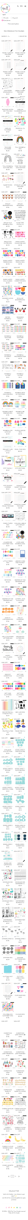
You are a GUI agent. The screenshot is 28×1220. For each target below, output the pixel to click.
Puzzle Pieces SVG (20, 431)
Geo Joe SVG (20, 712)
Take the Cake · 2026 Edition (20, 167)
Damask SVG (7, 958)
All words (6, 18)
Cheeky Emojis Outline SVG (20, 1109)
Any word (15, 18)
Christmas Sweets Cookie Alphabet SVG (20, 1091)
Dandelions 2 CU (20, 939)
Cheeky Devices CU (8, 1128)
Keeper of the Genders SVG (20, 580)
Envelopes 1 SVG (7, 845)
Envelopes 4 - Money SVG (8, 807)
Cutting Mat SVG (8, 977)
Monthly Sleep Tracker (20, 486)
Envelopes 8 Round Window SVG (8, 770)
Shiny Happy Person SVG (7, 261)
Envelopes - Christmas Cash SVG (20, 845)
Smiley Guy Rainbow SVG (8, 223)
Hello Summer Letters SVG (7, 637)
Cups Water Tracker (7, 996)
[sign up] (17, 1208)
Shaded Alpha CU (7, 299)
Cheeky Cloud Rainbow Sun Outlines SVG (20, 1129)
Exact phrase (7, 20)
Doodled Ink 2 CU (7, 901)
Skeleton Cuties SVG (8, 242)
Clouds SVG (20, 1014)
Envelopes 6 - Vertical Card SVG (7, 789)
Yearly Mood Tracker (20, 53)
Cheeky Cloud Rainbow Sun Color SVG (7, 1148)
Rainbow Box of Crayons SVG (20, 394)
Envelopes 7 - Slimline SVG (20, 769)
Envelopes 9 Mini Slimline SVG (20, 751)
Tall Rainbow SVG (20, 148)
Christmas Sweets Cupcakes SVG (20, 1072)
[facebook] (10, 1208)
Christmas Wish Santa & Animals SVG (20, 1034)
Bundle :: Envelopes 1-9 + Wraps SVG (20, 1166)
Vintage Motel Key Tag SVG (8, 110)
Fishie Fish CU (20, 731)
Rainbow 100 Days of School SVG (8, 432)
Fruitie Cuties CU (8, 732)
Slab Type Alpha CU (20, 223)
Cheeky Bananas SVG (20, 1147)
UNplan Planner (8, 129)
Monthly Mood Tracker (8, 505)
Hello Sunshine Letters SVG (20, 619)
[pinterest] (12, 1208)
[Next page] (18, 1176)
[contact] (21, 1208)
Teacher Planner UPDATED (7, 148)
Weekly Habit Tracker (20, 91)
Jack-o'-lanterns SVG (8, 618)
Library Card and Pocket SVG (20, 562)
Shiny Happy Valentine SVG (20, 242)
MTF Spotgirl (20, 468)
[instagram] (7, 1208)
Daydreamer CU (20, 920)
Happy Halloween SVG (7, 657)
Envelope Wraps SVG (8, 864)
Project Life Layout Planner (8, 450)
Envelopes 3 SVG (20, 807)
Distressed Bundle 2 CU (7, 920)
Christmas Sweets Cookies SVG (8, 1091)
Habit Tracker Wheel (20, 656)
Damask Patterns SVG (20, 958)
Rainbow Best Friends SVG (8, 412)
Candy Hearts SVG (7, 1166)
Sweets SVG (8, 185)
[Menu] (25, 6)
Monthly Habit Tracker (20, 505)
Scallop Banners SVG (20, 299)
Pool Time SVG (20, 449)
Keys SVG (8, 580)
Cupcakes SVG (20, 995)
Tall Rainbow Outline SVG (8, 167)
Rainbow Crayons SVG (8, 393)
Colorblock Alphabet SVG (8, 1015)
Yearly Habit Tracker (8, 72)
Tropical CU (20, 128)
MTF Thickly (7, 468)
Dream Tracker (20, 864)
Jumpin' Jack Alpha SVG (20, 599)
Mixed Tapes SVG (8, 524)
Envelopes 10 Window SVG (20, 826)
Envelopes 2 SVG (8, 826)
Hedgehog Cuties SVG (20, 637)
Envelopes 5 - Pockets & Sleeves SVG (20, 789)
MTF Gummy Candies (7, 486)
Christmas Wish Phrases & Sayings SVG (20, 1053)
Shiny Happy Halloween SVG (7, 281)
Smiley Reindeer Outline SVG (20, 205)
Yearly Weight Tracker (7, 53)
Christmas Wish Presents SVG (7, 1053)
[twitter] (14, 1208)
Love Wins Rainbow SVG (20, 543)
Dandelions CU (8, 939)
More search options (13, 24)
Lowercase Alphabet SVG (8, 543)
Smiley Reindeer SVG (8, 204)
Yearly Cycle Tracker (20, 72)
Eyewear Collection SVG (7, 751)
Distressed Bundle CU (20, 901)
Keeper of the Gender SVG (7, 599)
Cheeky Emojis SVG (7, 1109)
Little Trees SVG (8, 562)
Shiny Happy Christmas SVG (20, 280)
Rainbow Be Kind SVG (20, 412)
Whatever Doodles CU (7, 91)
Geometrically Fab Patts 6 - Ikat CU (7, 713)
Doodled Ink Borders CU (20, 883)
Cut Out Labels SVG (20, 977)
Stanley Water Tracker (20, 186)
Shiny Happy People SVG (20, 261)
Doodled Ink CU (8, 883)
